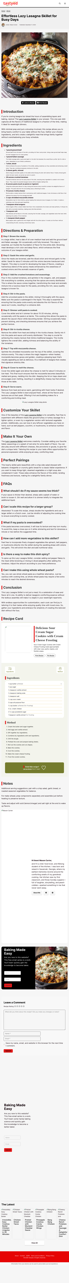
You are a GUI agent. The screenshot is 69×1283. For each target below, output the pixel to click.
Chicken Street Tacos (17, 1222)
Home (3, 11)
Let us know (27, 769)
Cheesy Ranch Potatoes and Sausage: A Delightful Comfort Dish (63, 1228)
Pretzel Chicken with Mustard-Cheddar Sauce (29, 1225)
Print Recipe (43, 103)
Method (60, 671)
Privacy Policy (50, 1256)
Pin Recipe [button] (50, 655)
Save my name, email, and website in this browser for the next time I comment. (34, 1044)
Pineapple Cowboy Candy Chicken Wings (40, 1224)
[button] (59, 3)
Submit (8, 985)
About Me (36, 893)
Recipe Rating (9, 1006)
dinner (8, 11)
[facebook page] (46, 893)
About (17, 1256)
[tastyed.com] (10, 3)
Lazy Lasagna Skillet (27, 119)
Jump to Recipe (29, 103)
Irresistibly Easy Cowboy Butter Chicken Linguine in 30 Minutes (6, 1227)
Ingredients (10, 671)
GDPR (28, 1256)
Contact (22, 1256)
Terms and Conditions (38, 1256)
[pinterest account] (52, 893)
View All (34, 1243)
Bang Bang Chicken (51, 1222)
